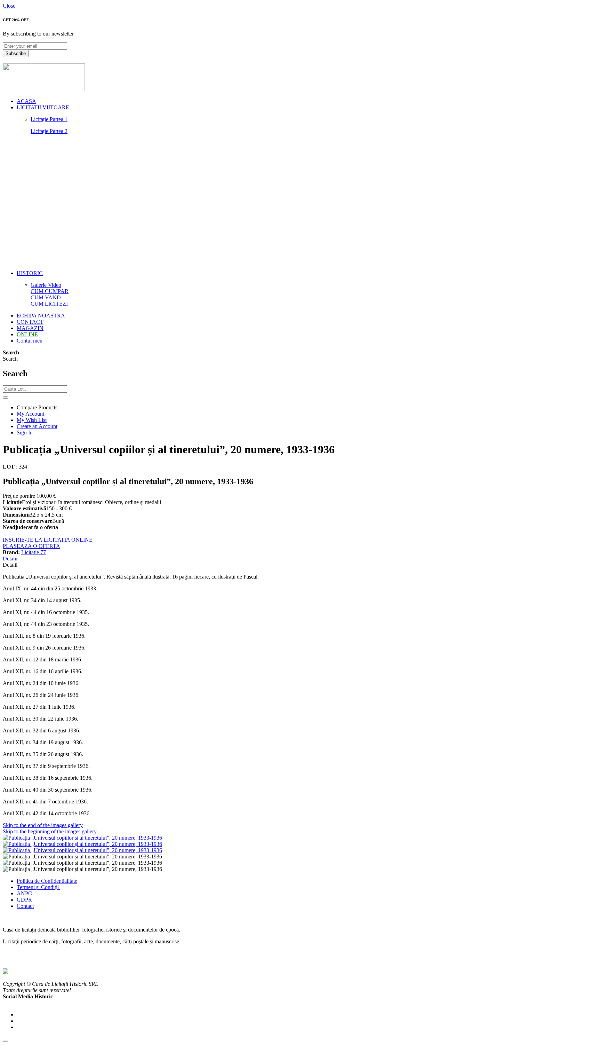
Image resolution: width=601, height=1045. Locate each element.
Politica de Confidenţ (40, 881)
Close (9, 6)
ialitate (70, 881)
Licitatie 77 (33, 552)
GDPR (24, 900)
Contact (25, 906)
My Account (30, 414)
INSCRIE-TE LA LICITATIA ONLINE (48, 540)
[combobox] (35, 389)
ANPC (24, 893)
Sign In (25, 432)
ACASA (26, 101)
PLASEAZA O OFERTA (31, 546)
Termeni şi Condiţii (38, 887)
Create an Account (37, 426)
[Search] (5, 397)
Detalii (10, 558)
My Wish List (32, 420)
